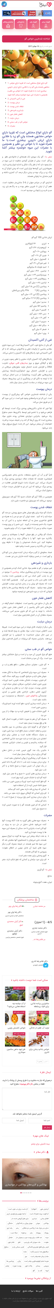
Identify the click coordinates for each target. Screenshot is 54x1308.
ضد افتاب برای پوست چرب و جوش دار (29, 1237)
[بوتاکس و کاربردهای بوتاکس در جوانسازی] (26, 1174)
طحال (10, 1237)
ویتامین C (14, 572)
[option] (39, 935)
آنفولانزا (34, 1209)
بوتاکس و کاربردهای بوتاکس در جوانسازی (26, 1185)
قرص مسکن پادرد (18, 1247)
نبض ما (48, 157)
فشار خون (11, 1242)
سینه (47, 1237)
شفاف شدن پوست (17, 106)
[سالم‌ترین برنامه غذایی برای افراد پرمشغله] (39, 994)
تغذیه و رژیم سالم (43, 988)
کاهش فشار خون (16, 114)
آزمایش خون (44, 1209)
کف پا (40, 1270)
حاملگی (10, 1223)
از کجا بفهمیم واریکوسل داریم (16, 1214)
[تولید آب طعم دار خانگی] (39, 1018)
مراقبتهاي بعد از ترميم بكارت (39, 1251)
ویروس (46, 1266)
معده (25, 1251)
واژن (19, 1261)
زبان (31, 1232)
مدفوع (6, 1247)
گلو (34, 1270)
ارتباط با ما (15, 1291)
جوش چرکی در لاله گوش (24, 1223)
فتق (19, 1242)
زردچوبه (23, 1232)
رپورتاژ (46, 1232)
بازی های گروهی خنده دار (20, 1218)
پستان (38, 1266)
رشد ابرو (9, 1228)
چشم (7, 1266)
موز (26, 1256)
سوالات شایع (28, 1291)
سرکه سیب (14, 1232)
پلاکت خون (28, 1266)
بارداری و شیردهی (16, 110)
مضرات (12, 126)
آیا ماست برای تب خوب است (18, 1209)
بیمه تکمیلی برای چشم (40, 1144)
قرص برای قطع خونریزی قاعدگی (38, 1247)
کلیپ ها (39, 1291)
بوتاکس (46, 1223)
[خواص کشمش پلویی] (15, 1018)
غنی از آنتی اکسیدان (17, 98)
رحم (17, 1228)
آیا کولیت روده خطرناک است (39, 1214)
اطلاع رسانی (44, 1218)
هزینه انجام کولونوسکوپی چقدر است (36, 1261)
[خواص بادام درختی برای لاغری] (39, 1039)
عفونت (46, 1242)
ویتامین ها (10, 1261)
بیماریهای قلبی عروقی (18, 363)
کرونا (47, 1270)
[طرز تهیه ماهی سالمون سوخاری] (15, 1039)
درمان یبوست (15, 102)
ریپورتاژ (38, 1232)
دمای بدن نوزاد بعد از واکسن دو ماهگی (35, 1228)
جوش (38, 1223)
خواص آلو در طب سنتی (19, 122)
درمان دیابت (14, 118)
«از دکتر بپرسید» (26, 1084)
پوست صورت (17, 1266)
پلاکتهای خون (32, 696)
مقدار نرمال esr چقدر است (40, 1256)
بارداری (34, 1218)
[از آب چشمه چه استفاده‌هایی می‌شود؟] (15, 994)
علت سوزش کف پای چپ (32, 1242)
